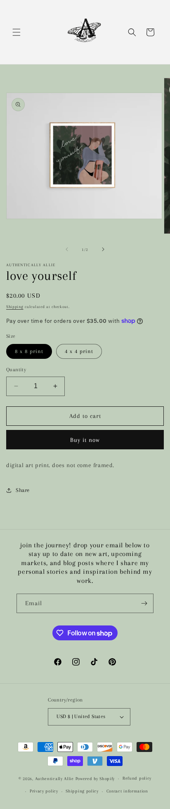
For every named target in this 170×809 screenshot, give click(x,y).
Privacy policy (44, 791)
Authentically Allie (54, 778)
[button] (16, 32)
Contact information (127, 791)
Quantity (16, 369)
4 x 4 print (79, 351)
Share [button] (23, 490)
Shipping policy (82, 791)
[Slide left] (67, 249)
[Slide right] (103, 249)
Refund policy (137, 778)
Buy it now (85, 440)
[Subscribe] (144, 603)
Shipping (15, 306)
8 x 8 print (29, 351)
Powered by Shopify (95, 778)
